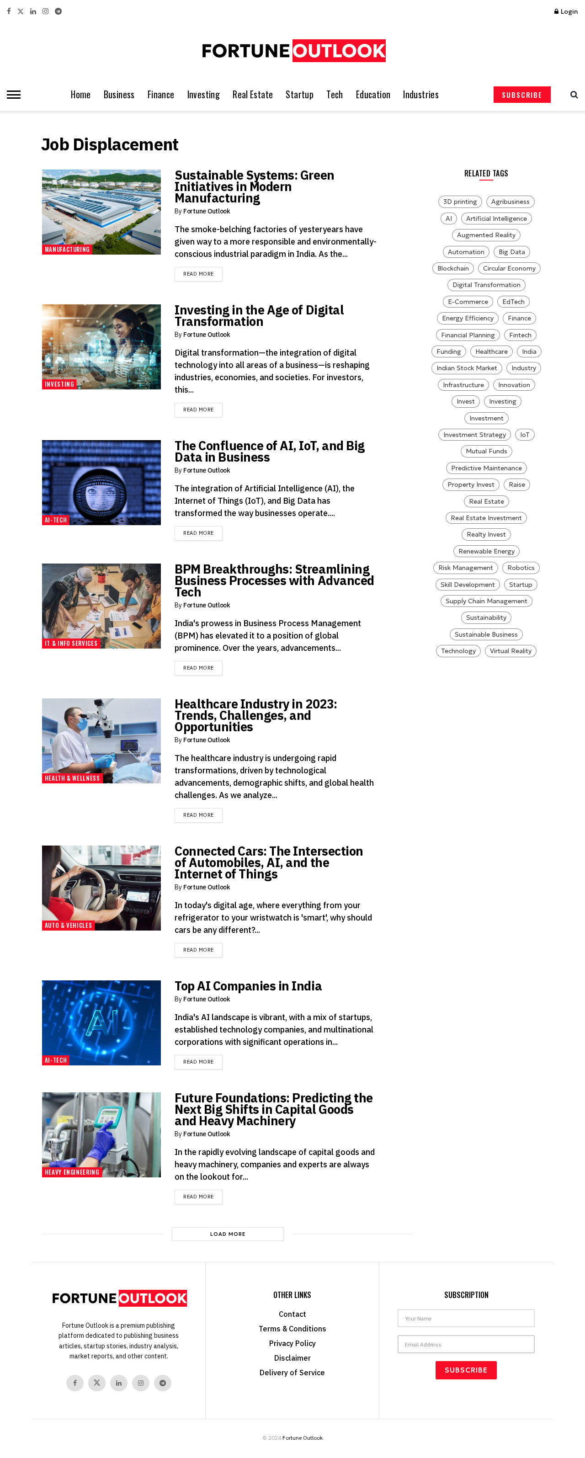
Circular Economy (509, 268)
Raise (517, 484)
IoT (525, 435)
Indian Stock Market (466, 368)
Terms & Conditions (292, 1328)
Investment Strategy (474, 435)
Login (568, 11)
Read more (203, 273)
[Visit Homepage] (292, 50)
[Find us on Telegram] (58, 11)
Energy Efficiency (468, 318)
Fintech (520, 335)
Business (119, 94)
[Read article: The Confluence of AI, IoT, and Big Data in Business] (101, 482)
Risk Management (465, 568)
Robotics (521, 568)
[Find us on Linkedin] (119, 1383)
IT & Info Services (71, 643)
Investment (486, 418)
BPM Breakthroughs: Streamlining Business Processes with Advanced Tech (274, 580)
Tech (334, 94)
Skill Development (468, 584)
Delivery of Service (292, 1372)
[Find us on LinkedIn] (33, 11)
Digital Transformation (486, 285)
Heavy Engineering (72, 1171)
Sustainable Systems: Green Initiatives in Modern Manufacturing (255, 186)
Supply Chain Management (486, 601)
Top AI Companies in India (248, 986)
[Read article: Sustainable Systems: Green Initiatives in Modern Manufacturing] (101, 212)
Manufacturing (67, 249)
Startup (300, 94)
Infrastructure (463, 385)
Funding (448, 351)
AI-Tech (56, 519)
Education (373, 94)
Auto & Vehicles (68, 925)
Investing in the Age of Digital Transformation (259, 315)
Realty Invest (486, 534)
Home (81, 94)
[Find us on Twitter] (20, 11)
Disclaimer (292, 1357)
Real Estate (253, 94)
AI (449, 218)
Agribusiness (510, 201)
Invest (466, 401)
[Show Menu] (11, 94)
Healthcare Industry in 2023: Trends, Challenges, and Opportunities (256, 715)
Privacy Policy (292, 1343)
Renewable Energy (486, 551)
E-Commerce (468, 302)
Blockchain (453, 268)
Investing (203, 94)
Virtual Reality (511, 651)
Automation (466, 252)
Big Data (512, 252)
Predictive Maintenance (486, 468)
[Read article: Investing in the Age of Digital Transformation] (101, 346)
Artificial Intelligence (496, 218)
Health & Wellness (72, 777)
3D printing (460, 201)
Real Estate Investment (486, 518)
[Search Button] (572, 94)
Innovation (514, 385)
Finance (161, 94)
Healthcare (491, 351)
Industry (523, 368)
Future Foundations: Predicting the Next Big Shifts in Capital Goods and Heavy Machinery (274, 1109)
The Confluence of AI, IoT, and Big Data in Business (270, 451)
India (529, 351)
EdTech (513, 302)
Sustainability (486, 617)
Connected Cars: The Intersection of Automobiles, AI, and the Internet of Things (269, 862)
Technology (458, 651)
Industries (421, 94)
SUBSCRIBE (522, 95)
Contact (292, 1314)
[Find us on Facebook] (9, 11)
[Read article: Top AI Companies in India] (101, 1022)
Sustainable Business (486, 634)
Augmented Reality (486, 235)
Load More (228, 1234)
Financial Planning (468, 335)
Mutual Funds (486, 451)
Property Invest (471, 484)
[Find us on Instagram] (45, 11)
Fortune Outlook (206, 211)
